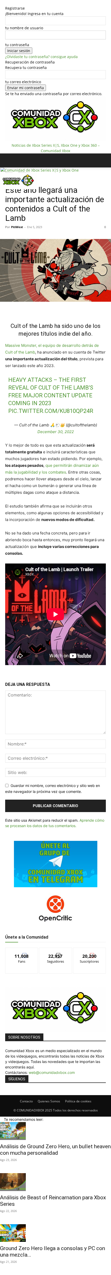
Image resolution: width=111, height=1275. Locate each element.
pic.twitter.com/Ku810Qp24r (50, 411)
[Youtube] (21, 193)
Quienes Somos (49, 1101)
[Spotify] (14, 193)
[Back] (6, 2)
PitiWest (17, 227)
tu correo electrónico (23, 81)
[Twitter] (18, 193)
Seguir (56, 952)
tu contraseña (17, 44)
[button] (9, 160)
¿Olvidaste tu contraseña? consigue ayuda (41, 56)
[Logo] (40, 170)
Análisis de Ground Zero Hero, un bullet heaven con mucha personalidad (55, 1149)
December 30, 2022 (55, 431)
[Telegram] (62, 308)
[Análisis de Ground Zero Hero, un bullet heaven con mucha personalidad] (55, 1131)
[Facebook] (6, 193)
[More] (74, 308)
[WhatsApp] (50, 308)
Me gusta (22, 952)
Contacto (26, 1101)
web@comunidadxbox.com (52, 1072)
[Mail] (10, 193)
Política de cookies (78, 1101)
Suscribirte (89, 952)
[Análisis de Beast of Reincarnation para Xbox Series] (55, 1182)
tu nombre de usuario (24, 27)
